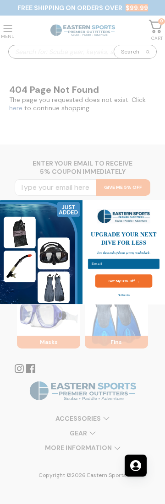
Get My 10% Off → (123, 281)
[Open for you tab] (136, 466)
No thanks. (124, 294)
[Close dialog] (160, 205)
